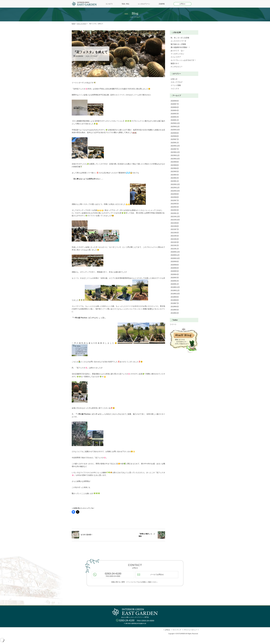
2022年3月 (175, 210)
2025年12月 (175, 123)
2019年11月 (175, 290)
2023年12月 (175, 152)
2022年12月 (175, 184)
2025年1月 (175, 143)
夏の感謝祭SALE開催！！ (180, 47)
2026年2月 (175, 117)
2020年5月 (175, 271)
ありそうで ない (177, 51)
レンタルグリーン (144, 4)
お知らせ (174, 79)
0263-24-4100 (113, 573)
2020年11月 (175, 255)
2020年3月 (175, 278)
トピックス (175, 88)
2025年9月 (175, 133)
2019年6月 (175, 306)
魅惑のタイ (175, 63)
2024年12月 (175, 146)
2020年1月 (175, 284)
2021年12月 (175, 216)
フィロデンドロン (177, 54)
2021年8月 (175, 226)
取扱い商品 (125, 4)
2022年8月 (175, 197)
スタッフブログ (81, 23)
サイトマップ (177, 630)
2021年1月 (175, 249)
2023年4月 (175, 175)
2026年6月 (175, 107)
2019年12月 (175, 287)
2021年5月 (175, 236)
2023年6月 (175, 168)
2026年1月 (175, 120)
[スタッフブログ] (184, 352)
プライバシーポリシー (190, 630)
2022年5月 (175, 204)
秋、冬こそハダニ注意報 (180, 38)
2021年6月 (175, 233)
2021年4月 (175, 239)
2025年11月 (175, 126)
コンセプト (109, 4)
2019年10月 (175, 294)
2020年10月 (175, 258)
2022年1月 (175, 213)
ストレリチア (176, 57)
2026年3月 (175, 114)
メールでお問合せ (157, 574)
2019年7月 (175, 303)
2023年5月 (175, 171)
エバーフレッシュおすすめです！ (183, 60)
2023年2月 (175, 178)
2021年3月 (175, 242)
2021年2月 (175, 245)
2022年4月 (175, 207)
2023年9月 (175, 162)
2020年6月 (175, 268)
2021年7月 (175, 229)
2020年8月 (175, 265)
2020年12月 (175, 252)
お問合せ (182, 4)
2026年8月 (175, 101)
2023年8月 (175, 165)
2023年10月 (175, 159)
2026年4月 (175, 110)
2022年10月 (175, 191)
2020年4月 (175, 274)
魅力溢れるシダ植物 (178, 44)
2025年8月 (175, 136)
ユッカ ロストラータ (178, 41)
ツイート (173, 324)
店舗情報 (162, 4)
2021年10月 (175, 220)
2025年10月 (175, 130)
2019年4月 (175, 313)
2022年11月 (175, 187)
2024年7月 (175, 149)
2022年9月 (175, 194)
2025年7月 (175, 139)
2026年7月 (175, 104)
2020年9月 (175, 261)
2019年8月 (175, 300)
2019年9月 (175, 297)
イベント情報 (176, 85)
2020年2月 (175, 281)
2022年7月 (175, 200)
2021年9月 (175, 223)
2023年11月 (175, 155)
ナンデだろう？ (176, 67)
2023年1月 (175, 181)
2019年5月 (175, 310)
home (73, 23)
